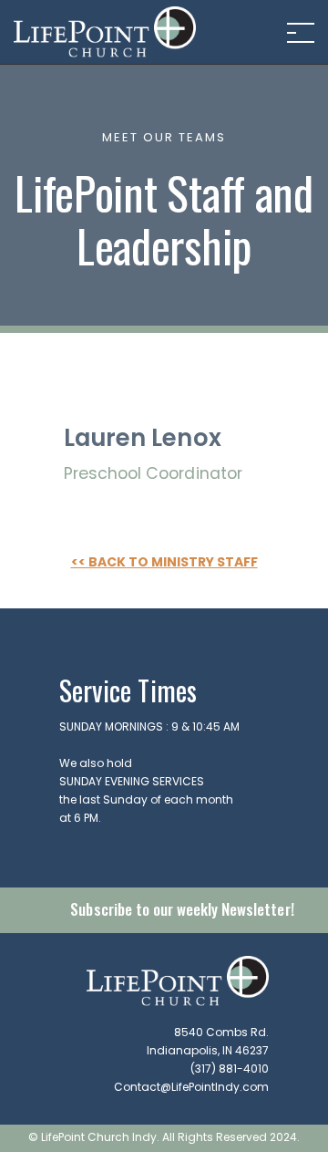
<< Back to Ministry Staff (164, 563)
